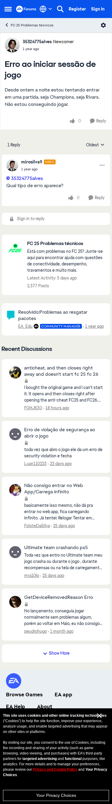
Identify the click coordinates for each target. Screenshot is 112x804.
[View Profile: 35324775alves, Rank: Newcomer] (12, 44)
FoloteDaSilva (37, 525)
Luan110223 (35, 463)
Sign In (98, 9)
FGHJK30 (33, 408)
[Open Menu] (103, 25)
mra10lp (31, 575)
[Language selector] (46, 9)
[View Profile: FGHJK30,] (15, 372)
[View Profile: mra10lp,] (15, 552)
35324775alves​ (27, 178)
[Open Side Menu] (8, 8)
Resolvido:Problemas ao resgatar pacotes (53, 315)
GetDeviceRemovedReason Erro (58, 597)
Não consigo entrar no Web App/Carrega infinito (53, 489)
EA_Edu (25, 326)
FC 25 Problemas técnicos (32, 25)
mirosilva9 (31, 162)
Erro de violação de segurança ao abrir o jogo (59, 433)
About (44, 706)
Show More (59, 653)
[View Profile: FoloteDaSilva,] (15, 490)
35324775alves (37, 41)
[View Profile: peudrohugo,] (15, 602)
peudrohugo (35, 631)
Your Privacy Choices (56, 795)
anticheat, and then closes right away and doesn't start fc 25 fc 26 (61, 371)
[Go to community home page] (26, 9)
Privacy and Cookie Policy (55, 769)
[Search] (60, 9)
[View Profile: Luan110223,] (15, 434)
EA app (63, 694)
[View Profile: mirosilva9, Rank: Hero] (12, 165)
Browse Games (24, 694)
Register (77, 9)
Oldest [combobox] (95, 145)
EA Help (15, 706)
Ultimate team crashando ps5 (56, 548)
